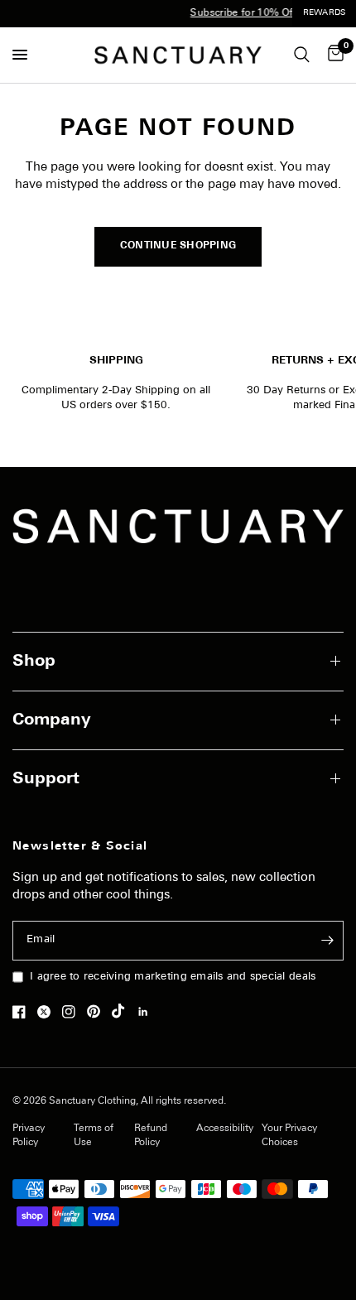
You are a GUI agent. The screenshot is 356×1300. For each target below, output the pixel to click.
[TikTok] (122, 1011)
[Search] (301, 55)
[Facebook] (23, 1012)
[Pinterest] (97, 1012)
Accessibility (224, 1129)
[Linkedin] (147, 1012)
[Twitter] (48, 1012)
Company (51, 720)
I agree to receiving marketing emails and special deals (172, 976)
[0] (333, 55)
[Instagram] (73, 1012)
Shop (33, 661)
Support (45, 779)
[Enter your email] (327, 941)
